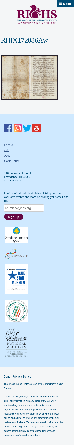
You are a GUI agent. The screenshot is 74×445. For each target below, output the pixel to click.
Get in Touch (12, 161)
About (7, 155)
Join (6, 150)
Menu (67, 4)
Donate (8, 145)
